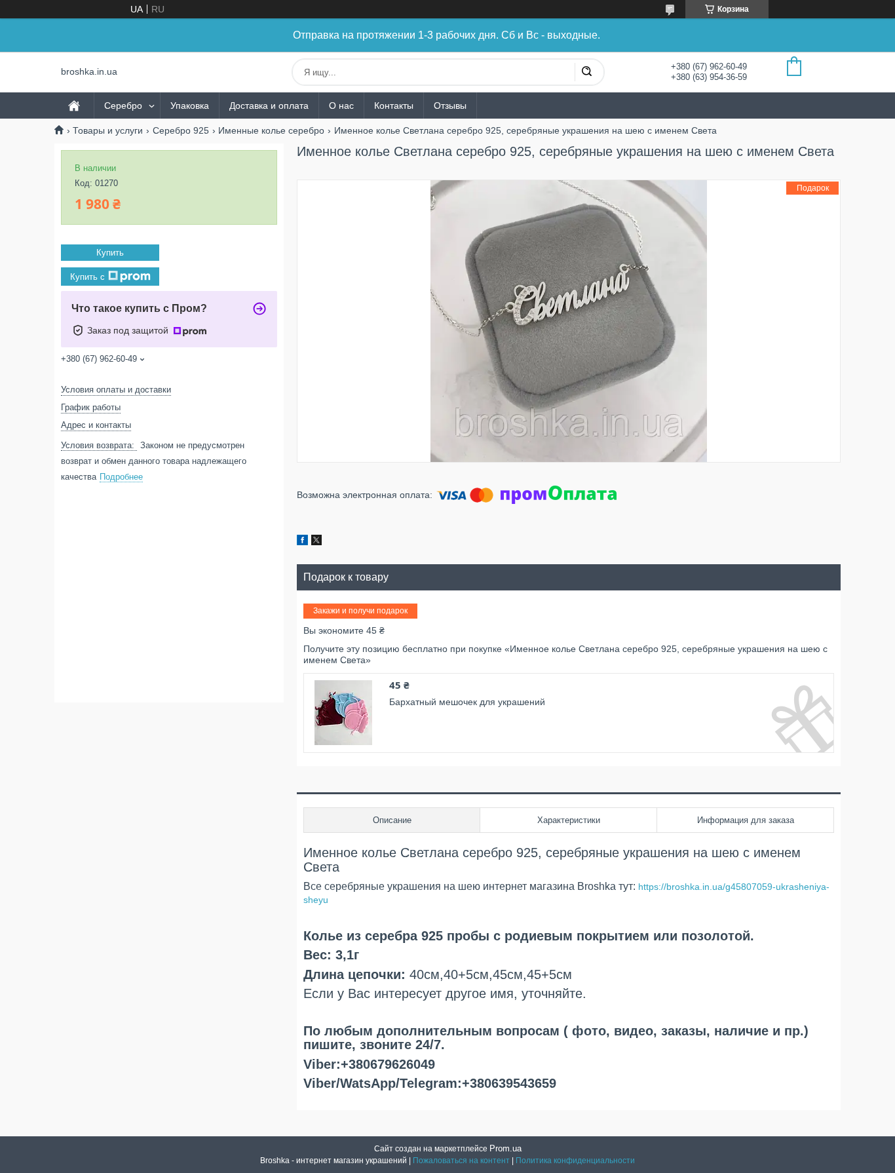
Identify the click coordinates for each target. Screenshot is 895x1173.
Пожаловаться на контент (461, 1160)
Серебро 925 (181, 130)
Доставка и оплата (269, 105)
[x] (316, 542)
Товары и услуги (108, 130)
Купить (110, 253)
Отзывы (450, 105)
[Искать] (586, 72)
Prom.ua (505, 1148)
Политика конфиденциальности (575, 1160)
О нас (341, 105)
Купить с (87, 276)
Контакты (393, 105)
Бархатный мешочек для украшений (467, 702)
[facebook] (302, 542)
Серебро (123, 105)
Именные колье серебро (271, 130)
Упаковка (189, 105)
